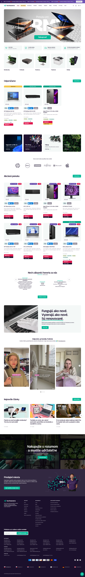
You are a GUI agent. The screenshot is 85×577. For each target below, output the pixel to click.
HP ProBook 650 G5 (33, 543)
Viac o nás (45, 327)
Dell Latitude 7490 (59, 540)
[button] (73, 5)
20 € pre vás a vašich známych (40, 520)
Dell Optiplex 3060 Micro (7, 548)
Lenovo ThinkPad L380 (59, 543)
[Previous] (5, 366)
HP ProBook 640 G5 (7, 543)
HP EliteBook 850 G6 (59, 541)
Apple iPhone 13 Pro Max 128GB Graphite (50, 112)
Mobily (25, 513)
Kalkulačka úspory (38, 515)
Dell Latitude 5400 (7, 540)
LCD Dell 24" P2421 (67, 206)
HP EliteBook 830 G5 (72, 540)
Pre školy (37, 513)
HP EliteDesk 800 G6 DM (29, 111)
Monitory (25, 509)
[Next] (79, 366)
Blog (36, 504)
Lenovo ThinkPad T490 (33, 544)
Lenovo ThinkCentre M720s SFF (22, 551)
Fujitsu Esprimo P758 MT (34, 548)
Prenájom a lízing (38, 518)
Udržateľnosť (37, 509)
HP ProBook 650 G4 (20, 543)
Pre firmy (37, 511)
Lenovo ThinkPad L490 (7, 544)
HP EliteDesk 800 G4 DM (47, 548)
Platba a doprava (53, 509)
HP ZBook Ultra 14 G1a (9, 206)
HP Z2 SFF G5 (27, 206)
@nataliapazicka (61, 341)
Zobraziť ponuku (42, 457)
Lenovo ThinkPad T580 (59, 544)
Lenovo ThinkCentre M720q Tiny (9, 551)
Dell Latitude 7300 (33, 540)
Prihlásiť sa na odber (22, 533)
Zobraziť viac (77, 80)
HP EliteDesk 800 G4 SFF (60, 548)
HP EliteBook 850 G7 (72, 541)
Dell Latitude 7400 (46, 540)
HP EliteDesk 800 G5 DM (73, 548)
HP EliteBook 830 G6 (7, 541)
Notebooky (26, 506)
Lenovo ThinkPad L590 (20, 544)
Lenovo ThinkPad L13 (46, 543)
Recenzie (37, 506)
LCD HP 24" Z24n (6, 555)
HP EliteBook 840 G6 (33, 541)
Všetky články (77, 399)
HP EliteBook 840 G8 (9, 111)
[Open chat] (82, 574)
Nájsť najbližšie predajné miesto (12, 488)
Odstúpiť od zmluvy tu (54, 511)
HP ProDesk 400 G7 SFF (9, 246)
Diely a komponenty (27, 515)
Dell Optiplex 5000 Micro (49, 246)
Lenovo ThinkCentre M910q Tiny (35, 551)
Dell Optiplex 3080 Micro (20, 548)
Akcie (25, 502)
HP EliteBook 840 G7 (46, 541)
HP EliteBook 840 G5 (20, 541)
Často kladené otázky (39, 522)
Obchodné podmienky (54, 502)
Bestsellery (26, 504)
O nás (36, 502)
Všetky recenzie (42, 296)
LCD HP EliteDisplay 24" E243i (34, 555)
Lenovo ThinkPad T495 (46, 544)
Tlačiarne (25, 511)
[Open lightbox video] (42, 367)
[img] (39, 274)
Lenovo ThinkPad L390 (72, 543)
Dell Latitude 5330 (67, 246)
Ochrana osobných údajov (54, 504)
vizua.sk (19, 573)
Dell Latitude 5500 (20, 540)
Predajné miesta (38, 524)
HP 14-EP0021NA (28, 246)
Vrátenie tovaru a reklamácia (55, 506)
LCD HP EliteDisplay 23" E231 (21, 555)
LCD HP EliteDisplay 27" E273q (47, 555)
